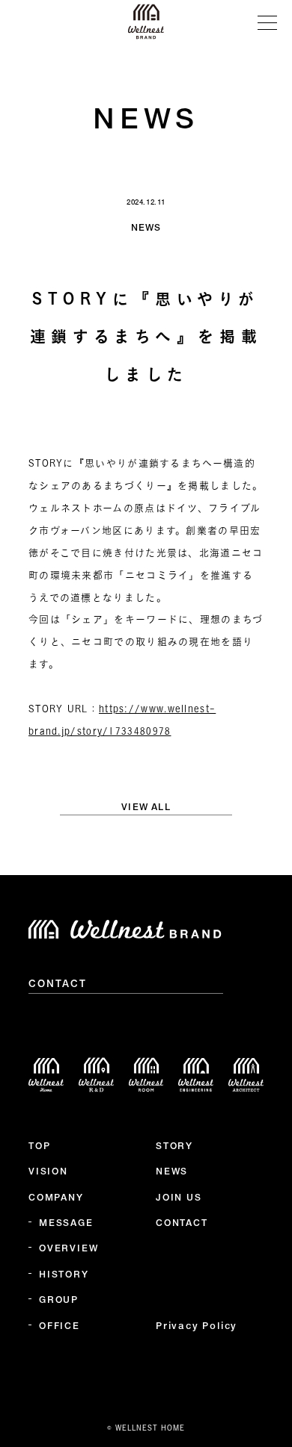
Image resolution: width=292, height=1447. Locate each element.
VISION (48, 1172)
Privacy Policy (196, 1326)
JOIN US (179, 1198)
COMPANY (56, 1198)
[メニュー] (267, 22)
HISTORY (64, 1275)
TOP (39, 1146)
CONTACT (57, 984)
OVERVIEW (68, 1249)
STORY (174, 1146)
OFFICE (59, 1326)
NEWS (172, 1172)
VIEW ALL (146, 807)
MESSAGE (66, 1223)
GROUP (59, 1300)
